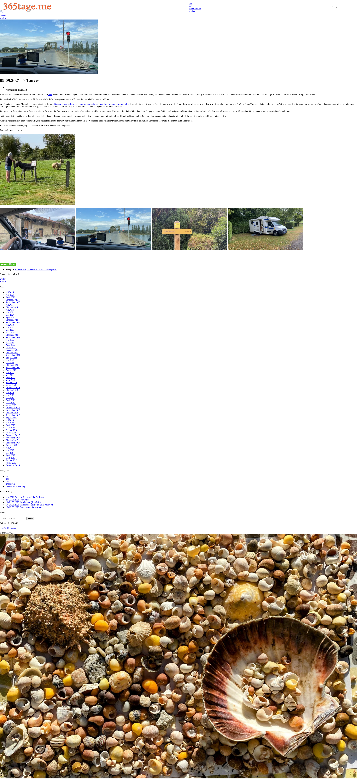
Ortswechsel (20, 269)
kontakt (192, 11)
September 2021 (13, 355)
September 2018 (13, 415)
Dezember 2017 (13, 435)
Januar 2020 (11, 385)
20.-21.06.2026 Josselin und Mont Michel (24, 502)
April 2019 (10, 400)
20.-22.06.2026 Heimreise (17, 500)
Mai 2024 (10, 315)
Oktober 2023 (12, 320)
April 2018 (10, 425)
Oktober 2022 (12, 335)
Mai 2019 (10, 397)
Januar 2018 (11, 433)
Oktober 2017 (12, 440)
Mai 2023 (10, 330)
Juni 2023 (10, 327)
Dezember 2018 (13, 407)
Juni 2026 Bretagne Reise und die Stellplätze (25, 497)
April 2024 (10, 317)
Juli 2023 (10, 325)
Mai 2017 (10, 453)
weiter (2, 15)
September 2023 (13, 322)
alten (50, 94)
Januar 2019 (11, 405)
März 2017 (10, 458)
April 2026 (10, 297)
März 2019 (10, 402)
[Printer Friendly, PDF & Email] (8, 264)
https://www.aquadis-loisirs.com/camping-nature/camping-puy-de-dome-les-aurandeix (91, 104)
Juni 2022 (10, 340)
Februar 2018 (11, 430)
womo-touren (195, 8)
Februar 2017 (11, 460)
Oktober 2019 (12, 390)
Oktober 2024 (12, 307)
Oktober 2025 (12, 300)
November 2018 (13, 410)
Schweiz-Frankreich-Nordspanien (42, 269)
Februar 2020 (11, 382)
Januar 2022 (11, 347)
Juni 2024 (10, 312)
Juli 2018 (10, 420)
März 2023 (10, 332)
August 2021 (11, 357)
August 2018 (11, 417)
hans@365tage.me (8, 528)
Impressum (10, 484)
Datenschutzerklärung (15, 486)
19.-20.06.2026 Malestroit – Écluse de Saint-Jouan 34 (29, 505)
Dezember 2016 (13, 465)
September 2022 (13, 337)
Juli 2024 (10, 310)
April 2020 (10, 377)
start (190, 3)
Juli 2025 (10, 305)
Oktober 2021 (12, 352)
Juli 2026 (10, 292)
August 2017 (11, 445)
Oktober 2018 (12, 412)
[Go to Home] (26, 11)
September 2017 (13, 443)
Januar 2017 (11, 463)
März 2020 (10, 380)
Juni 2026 (10, 295)
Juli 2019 (10, 392)
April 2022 (10, 345)
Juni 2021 (10, 360)
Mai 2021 (10, 362)
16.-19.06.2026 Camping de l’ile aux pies (24, 507)
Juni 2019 (10, 395)
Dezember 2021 (13, 350)
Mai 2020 (10, 375)
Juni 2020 (10, 372)
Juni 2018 (10, 422)
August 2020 (11, 370)
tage (190, 6)
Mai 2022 (10, 342)
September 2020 (13, 367)
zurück (3, 18)
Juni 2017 (10, 450)
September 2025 (13, 302)
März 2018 (10, 427)
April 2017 (10, 455)
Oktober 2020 (12, 365)
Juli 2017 (10, 448)
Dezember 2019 (13, 387)
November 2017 (13, 438)
